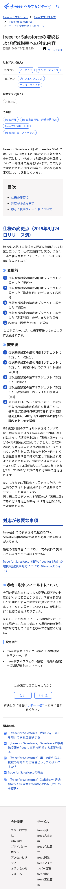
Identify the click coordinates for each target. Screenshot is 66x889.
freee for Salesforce (20, 21)
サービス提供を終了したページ (26, 26)
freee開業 (43, 857)
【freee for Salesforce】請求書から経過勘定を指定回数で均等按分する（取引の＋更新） (34, 783)
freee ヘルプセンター (15, 17)
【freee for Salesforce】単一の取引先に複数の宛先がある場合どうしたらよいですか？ (34, 762)
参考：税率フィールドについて (32, 209)
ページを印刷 (55, 50)
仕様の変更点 (20, 197)
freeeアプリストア (45, 17)
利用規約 (16, 841)
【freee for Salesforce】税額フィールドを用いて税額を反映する (34, 735)
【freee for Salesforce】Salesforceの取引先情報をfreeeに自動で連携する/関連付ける (35, 747)
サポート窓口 (36, 705)
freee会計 (43, 830)
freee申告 (43, 874)
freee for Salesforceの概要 (25, 772)
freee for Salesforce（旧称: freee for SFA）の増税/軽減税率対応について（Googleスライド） (33, 566)
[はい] (23, 695)
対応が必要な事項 (22, 203)
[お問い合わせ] (49, 6)
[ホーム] (25, 6)
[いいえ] (43, 695)
